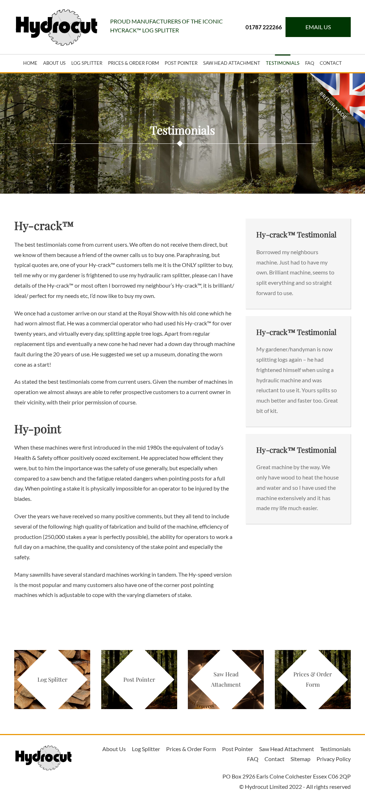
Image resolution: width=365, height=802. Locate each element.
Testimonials (282, 63)
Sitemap (300, 758)
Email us (318, 26)
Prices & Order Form (133, 63)
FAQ (309, 63)
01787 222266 (264, 27)
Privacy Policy (334, 758)
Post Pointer (237, 748)
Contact (331, 63)
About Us (54, 63)
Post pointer (181, 63)
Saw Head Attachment (231, 63)
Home (30, 63)
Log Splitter (86, 63)
